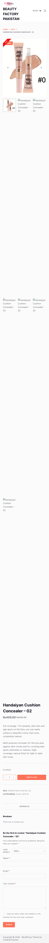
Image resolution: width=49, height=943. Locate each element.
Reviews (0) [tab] (24, 806)
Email (6, 871)
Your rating (6, 851)
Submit (9, 924)
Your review (9, 883)
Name (6, 858)
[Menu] (45, 10)
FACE (18, 794)
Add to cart (31, 777)
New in (25, 794)
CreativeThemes (10, 940)
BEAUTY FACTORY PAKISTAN (11, 14)
